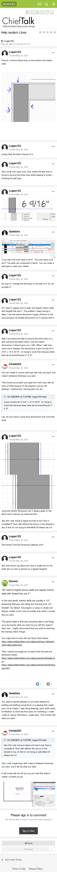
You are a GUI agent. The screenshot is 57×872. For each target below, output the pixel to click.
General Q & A (23, 43)
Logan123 (9, 40)
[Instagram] (37, 12)
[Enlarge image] (28, 96)
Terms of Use (19, 868)
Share (29, 843)
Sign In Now (28, 830)
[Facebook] (28, 12)
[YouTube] (33, 12)
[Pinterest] (42, 12)
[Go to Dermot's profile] (5, 583)
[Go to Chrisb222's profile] (5, 366)
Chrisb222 (15, 364)
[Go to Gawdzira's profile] (5, 233)
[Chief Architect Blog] (52, 12)
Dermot (13, 581)
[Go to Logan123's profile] (5, 53)
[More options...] (53, 53)
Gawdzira (14, 231)
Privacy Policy (35, 868)
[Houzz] (47, 12)
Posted (18, 55)
